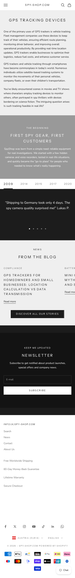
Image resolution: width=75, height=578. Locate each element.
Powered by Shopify (53, 546)
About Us (9, 449)
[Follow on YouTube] (34, 526)
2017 (53, 183)
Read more (10, 301)
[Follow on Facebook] (5, 526)
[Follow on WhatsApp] (62, 526)
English (53, 538)
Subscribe (37, 390)
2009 (8, 183)
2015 (38, 183)
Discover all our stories (37, 314)
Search (7, 431)
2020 (68, 183)
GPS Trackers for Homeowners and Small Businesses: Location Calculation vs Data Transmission (29, 284)
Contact (8, 443)
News (7, 437)
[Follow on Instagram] (24, 526)
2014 (24, 183)
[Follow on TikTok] (43, 526)
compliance (13, 268)
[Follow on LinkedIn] (53, 526)
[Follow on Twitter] (15, 526)
